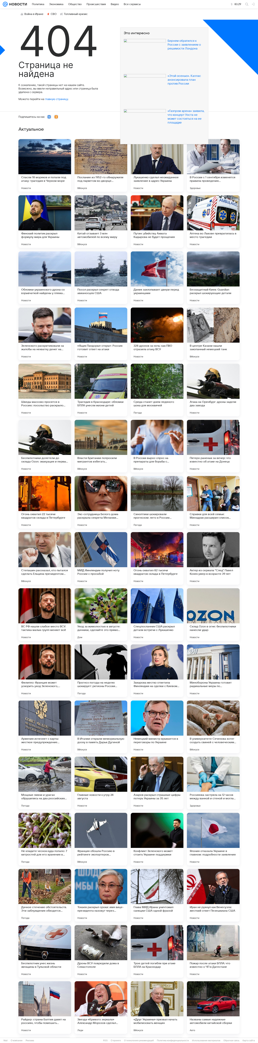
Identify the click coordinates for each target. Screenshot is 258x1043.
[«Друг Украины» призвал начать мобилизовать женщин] (157, 1007)
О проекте (116, 1040)
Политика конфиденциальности (173, 1040)
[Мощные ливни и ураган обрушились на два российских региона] (44, 783)
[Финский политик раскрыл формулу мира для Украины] (44, 221)
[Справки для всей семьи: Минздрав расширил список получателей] (213, 502)
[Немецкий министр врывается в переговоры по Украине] (157, 727)
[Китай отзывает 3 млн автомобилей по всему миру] (101, 221)
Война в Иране (33, 14)
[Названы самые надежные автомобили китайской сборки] (213, 1007)
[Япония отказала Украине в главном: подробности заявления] (213, 839)
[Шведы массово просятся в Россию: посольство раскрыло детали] (44, 390)
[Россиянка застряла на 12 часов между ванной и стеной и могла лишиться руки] (213, 783)
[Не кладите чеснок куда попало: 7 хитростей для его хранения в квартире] (44, 839)
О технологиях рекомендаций (139, 1040)
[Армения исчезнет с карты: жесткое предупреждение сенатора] (44, 727)
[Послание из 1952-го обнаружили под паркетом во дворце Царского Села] (101, 165)
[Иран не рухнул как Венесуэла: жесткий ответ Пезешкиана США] (213, 895)
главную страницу (56, 99)
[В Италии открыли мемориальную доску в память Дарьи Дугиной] (101, 727)
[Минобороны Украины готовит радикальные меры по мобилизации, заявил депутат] (213, 670)
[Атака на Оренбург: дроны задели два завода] (213, 390)
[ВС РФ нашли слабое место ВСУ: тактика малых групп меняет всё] (44, 614)
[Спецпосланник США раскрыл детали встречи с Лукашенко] (157, 614)
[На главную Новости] (17, 4)
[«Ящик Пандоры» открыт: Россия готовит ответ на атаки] (101, 334)
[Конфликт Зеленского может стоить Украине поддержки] (157, 839)
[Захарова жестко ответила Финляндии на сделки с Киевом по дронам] (157, 670)
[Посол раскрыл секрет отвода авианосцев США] (101, 277)
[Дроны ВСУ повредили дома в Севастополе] (101, 951)
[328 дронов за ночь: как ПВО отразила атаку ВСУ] (157, 334)
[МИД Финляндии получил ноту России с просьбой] (101, 558)
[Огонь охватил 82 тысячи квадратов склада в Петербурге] (157, 558)
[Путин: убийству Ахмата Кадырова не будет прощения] (157, 221)
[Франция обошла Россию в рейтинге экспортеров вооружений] (101, 839)
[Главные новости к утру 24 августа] (101, 783)
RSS (105, 1040)
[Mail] (5, 4)
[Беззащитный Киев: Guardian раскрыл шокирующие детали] (213, 277)
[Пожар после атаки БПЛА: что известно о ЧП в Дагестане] (213, 951)
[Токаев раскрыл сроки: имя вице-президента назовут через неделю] (101, 895)
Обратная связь (231, 1040)
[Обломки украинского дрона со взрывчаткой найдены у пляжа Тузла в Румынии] (44, 277)
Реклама (30, 1040)
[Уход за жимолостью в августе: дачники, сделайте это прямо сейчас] (101, 614)
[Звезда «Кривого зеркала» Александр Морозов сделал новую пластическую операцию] (101, 1007)
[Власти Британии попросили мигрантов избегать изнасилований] (101, 446)
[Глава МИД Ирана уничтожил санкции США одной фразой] (157, 895)
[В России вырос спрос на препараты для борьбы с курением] (157, 446)
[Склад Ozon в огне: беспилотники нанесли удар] (213, 614)
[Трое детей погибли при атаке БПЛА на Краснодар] (157, 951)
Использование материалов (206, 1040)
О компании (16, 1040)
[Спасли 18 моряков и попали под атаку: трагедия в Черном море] (44, 165)
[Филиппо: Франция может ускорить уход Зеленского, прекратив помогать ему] (44, 670)
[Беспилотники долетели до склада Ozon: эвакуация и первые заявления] (44, 446)
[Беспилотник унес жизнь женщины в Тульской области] (44, 951)
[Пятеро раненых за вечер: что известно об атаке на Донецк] (213, 446)
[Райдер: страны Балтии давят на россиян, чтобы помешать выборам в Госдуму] (44, 1007)
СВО (54, 14)
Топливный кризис (76, 14)
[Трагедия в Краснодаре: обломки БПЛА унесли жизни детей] (101, 390)
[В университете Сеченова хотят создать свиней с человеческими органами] (213, 727)
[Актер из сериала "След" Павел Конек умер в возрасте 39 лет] (213, 558)
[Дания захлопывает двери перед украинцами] (157, 277)
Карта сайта (249, 1040)
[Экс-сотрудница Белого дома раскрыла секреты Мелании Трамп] (101, 502)
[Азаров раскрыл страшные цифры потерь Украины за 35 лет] (157, 783)
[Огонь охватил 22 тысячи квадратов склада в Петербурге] (44, 502)
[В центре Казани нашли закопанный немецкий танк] (213, 334)
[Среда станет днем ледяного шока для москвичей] (157, 390)
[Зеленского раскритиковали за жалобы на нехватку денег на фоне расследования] (44, 334)
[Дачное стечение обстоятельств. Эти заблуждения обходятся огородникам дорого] (44, 895)
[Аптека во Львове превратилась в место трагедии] (213, 221)
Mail (6, 1040)
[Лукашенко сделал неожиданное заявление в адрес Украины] (157, 165)
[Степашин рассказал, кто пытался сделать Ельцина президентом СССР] (44, 558)
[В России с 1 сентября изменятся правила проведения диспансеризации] (213, 165)
